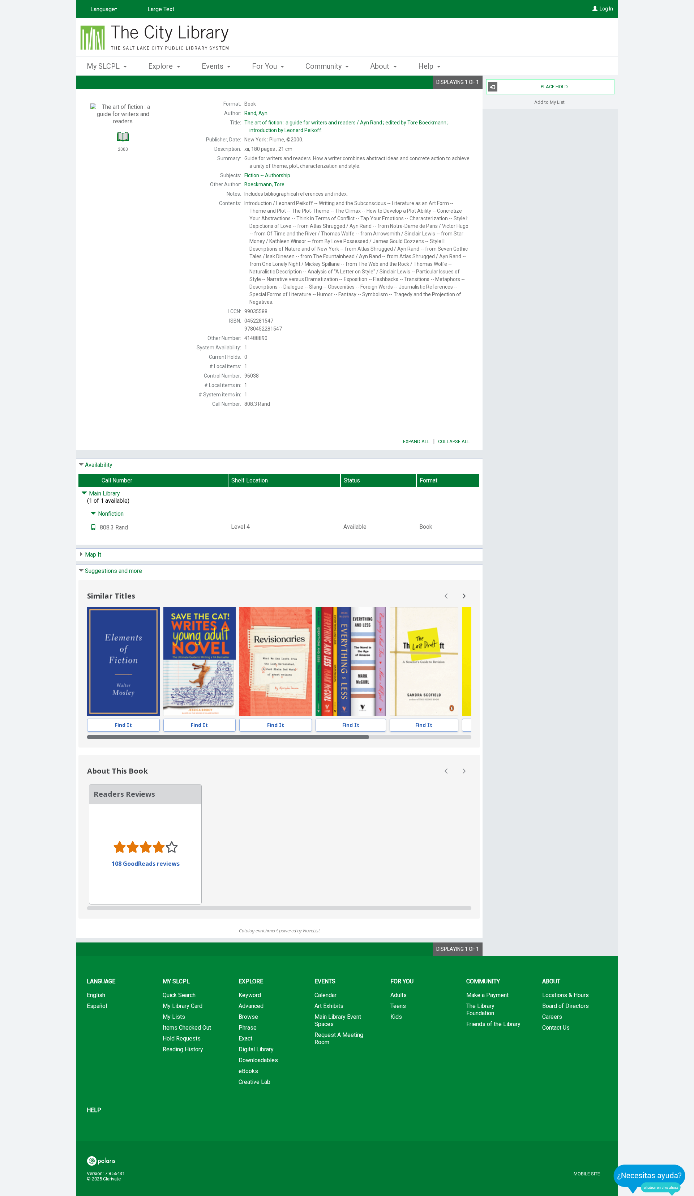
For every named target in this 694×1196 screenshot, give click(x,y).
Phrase (248, 1027)
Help (94, 1110)
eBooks (248, 1071)
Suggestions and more (113, 570)
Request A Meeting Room (338, 1038)
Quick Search (179, 995)
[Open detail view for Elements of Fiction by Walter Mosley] (123, 661)
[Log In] (594, 9)
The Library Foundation (480, 1010)
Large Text (160, 9)
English (96, 995)
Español (97, 1006)
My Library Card (182, 1006)
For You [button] (265, 66)
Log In (606, 9)
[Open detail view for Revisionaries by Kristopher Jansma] (275, 661)
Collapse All (454, 441)
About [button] (380, 66)
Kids (396, 1016)
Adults (398, 995)
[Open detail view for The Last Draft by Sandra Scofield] (424, 661)
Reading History (183, 1049)
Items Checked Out (187, 1027)
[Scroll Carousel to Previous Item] (446, 596)
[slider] (279, 737)
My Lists (174, 1016)
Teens (398, 1006)
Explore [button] (161, 66)
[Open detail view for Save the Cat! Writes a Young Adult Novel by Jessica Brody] (199, 661)
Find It (123, 725)
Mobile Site (587, 1173)
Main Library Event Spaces (337, 1020)
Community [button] (324, 66)
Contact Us (556, 1027)
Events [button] (213, 66)
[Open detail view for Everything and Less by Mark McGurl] (351, 661)
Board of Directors (565, 1006)
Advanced (251, 1006)
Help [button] (426, 66)
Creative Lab (254, 1081)
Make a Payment (487, 995)
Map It (93, 554)
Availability (98, 464)
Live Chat (649, 1180)
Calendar (325, 995)
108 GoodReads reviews (146, 863)
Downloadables (258, 1060)
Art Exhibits (328, 1006)
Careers (552, 1016)
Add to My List (549, 102)
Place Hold (554, 86)
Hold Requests (182, 1038)
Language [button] (101, 981)
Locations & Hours (565, 995)
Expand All (416, 441)
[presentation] (123, 661)
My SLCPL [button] (104, 66)
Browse (248, 1016)
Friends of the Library (493, 1024)
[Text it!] (93, 527)
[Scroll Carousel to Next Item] (463, 596)
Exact (245, 1038)
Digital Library (256, 1049)
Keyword (250, 995)
